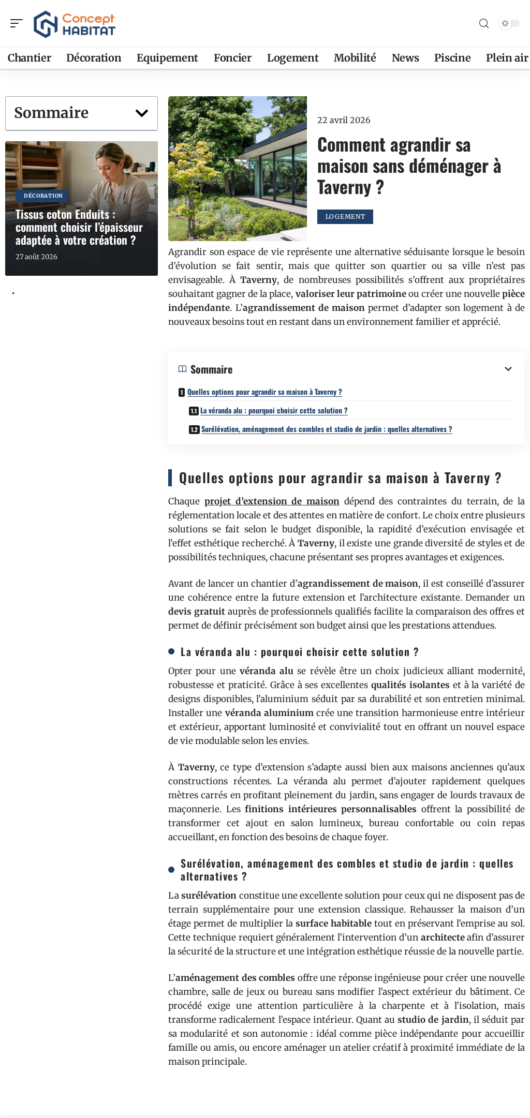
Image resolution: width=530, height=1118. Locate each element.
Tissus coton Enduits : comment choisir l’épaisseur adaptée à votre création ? (79, 226)
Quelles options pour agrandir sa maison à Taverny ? (264, 391)
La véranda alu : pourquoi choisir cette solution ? (274, 410)
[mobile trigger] (19, 23)
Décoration (43, 195)
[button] (142, 113)
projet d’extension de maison (272, 501)
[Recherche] (484, 24)
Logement (345, 216)
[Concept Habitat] (74, 23)
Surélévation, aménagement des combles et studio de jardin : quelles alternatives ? (326, 428)
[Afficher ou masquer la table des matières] (373, 369)
